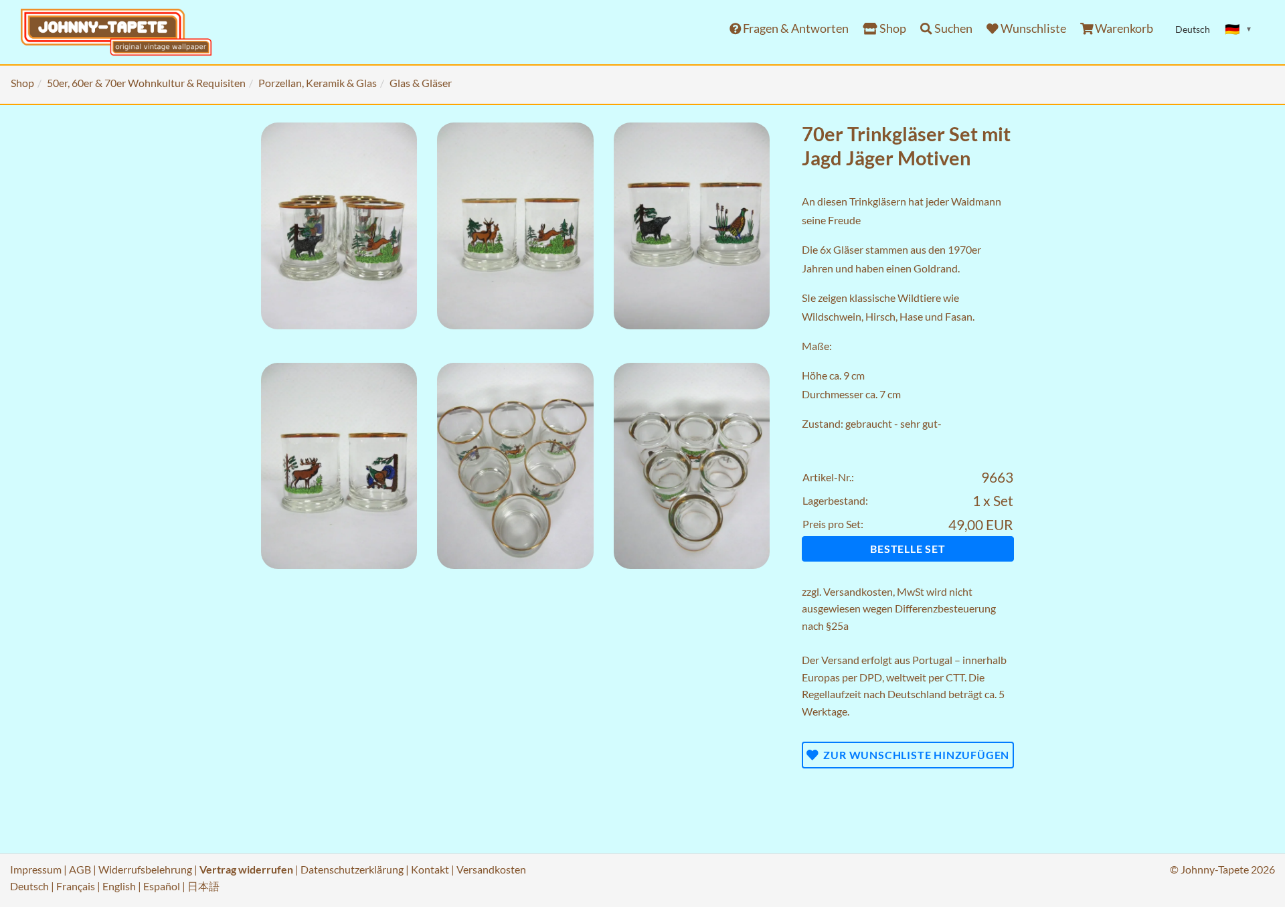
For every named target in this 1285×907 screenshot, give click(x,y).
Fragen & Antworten (795, 28)
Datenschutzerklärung (352, 869)
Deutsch (29, 886)
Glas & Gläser (421, 82)
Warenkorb (1123, 28)
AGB (80, 869)
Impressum (36, 869)
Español (161, 886)
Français (75, 886)
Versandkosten (858, 591)
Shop (891, 28)
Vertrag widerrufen (246, 869)
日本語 (203, 886)
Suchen (952, 28)
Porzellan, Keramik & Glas (317, 82)
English (119, 886)
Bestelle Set (908, 548)
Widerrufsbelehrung (145, 869)
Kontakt (430, 869)
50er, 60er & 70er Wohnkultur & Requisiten (146, 82)
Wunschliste (1032, 28)
